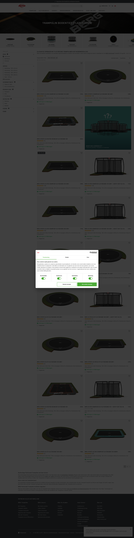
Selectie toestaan (67, 284)
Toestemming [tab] (46, 257)
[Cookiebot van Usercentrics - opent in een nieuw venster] (91, 253)
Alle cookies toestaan (87, 284)
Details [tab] (67, 257)
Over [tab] (88, 257)
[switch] (59, 278)
